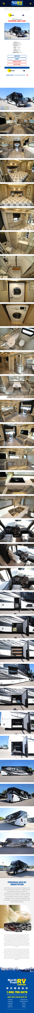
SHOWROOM (10, 1003)
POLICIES (24, 1005)
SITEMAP (24, 1006)
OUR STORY (10, 1001)
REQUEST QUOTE (17, 61)
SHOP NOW (10, 999)
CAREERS (10, 1005)
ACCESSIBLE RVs (23, 999)
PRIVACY (24, 1003)
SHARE (17, 59)
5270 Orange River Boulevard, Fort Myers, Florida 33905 (17, 994)
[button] (30, 3)
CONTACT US (10, 1006)
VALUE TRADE (17, 64)
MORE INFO (17, 56)
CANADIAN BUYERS (24, 1001)
